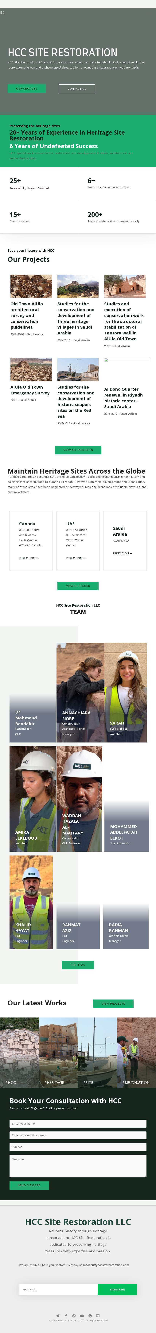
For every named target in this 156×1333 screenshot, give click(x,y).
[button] (27, 88)
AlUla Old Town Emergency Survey (30, 390)
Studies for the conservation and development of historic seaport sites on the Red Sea (76, 401)
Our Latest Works (37, 1002)
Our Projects (29, 259)
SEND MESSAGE (29, 1185)
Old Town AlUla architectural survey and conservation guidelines (26, 315)
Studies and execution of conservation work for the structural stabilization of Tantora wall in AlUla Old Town (124, 321)
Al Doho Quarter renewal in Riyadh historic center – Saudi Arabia (123, 397)
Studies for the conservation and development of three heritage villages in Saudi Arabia (76, 318)
